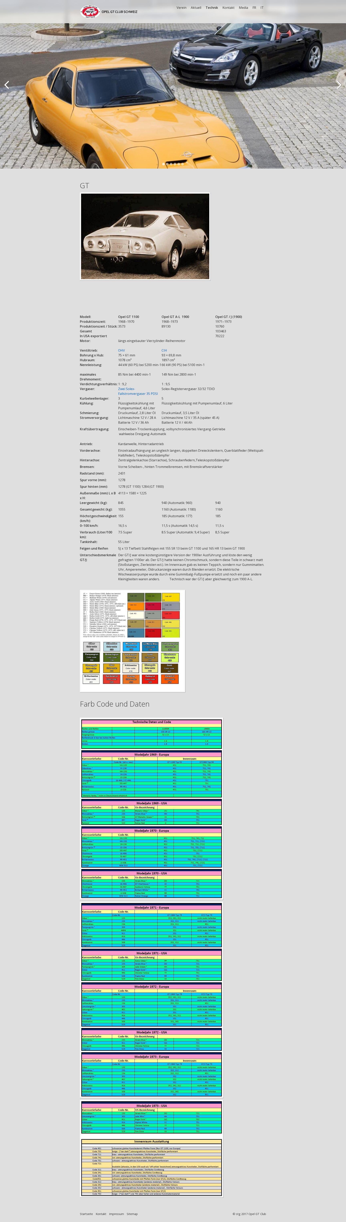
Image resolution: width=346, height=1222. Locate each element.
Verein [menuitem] (181, 7)
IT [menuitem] (262, 7)
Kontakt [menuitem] (228, 7)
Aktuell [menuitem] (196, 7)
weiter (339, 87)
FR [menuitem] (254, 7)
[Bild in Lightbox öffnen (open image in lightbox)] (173, 243)
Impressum (116, 1214)
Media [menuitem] (243, 7)
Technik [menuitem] (212, 7)
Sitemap (132, 1214)
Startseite (86, 1214)
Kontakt (101, 1214)
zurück (7, 87)
